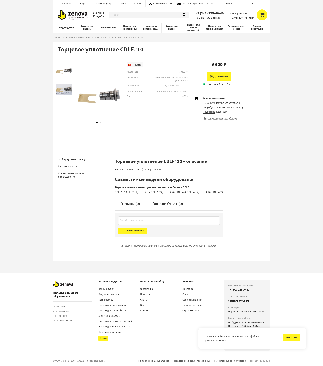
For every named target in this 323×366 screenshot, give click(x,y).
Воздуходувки (66, 27)
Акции (123, 3)
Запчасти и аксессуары (78, 37)
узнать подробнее (215, 340)
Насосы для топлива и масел (214, 27)
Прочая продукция (257, 27)
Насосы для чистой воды (130, 27)
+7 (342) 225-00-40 (209, 13)
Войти (229, 3)
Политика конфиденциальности (153, 360)
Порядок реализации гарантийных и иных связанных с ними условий (210, 360)
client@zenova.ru (238, 300)
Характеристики (67, 166)
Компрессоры (108, 27)
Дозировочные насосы (236, 27)
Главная (57, 37)
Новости (145, 294)
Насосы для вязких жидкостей (193, 27)
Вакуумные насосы (87, 27)
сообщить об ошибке (260, 360)
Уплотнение (101, 37)
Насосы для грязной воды (150, 27)
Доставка (187, 289)
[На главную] (63, 284)
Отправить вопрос (133, 230)
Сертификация (190, 310)
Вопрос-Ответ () (168, 203)
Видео (83, 3)
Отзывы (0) (130, 203)
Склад (185, 294)
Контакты (254, 3)
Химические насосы (172, 27)
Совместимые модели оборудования (71, 175)
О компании (65, 3)
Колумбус (99, 16)
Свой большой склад (163, 3)
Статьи (137, 3)
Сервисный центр (103, 3)
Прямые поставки (192, 305)
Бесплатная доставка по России (197, 3)
